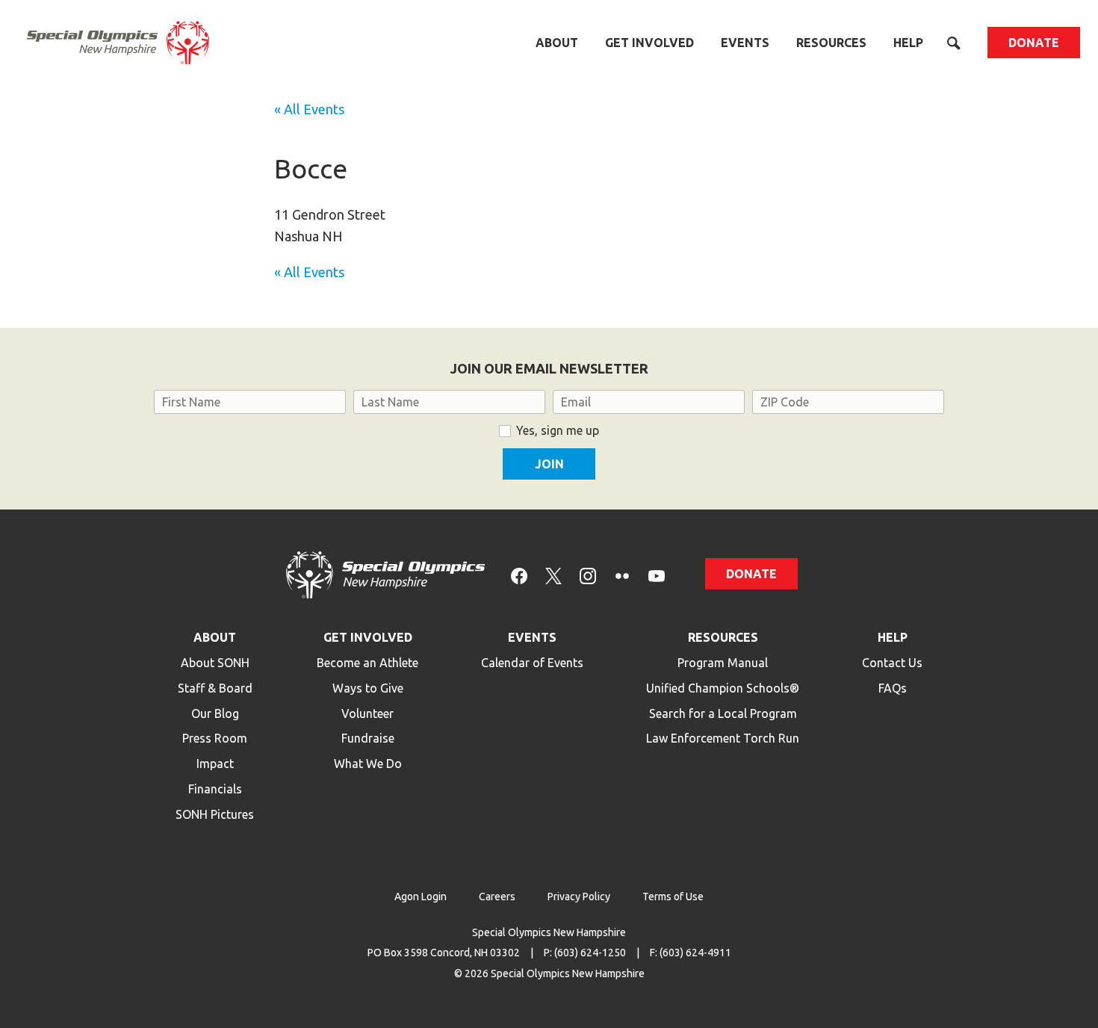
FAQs (892, 688)
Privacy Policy (579, 896)
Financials (215, 789)
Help (908, 42)
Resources (831, 42)
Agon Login (420, 896)
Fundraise (367, 738)
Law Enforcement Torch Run (722, 738)
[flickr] (622, 575)
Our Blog (215, 713)
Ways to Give (367, 688)
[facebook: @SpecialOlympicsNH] (519, 575)
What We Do (368, 763)
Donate (1033, 42)
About (557, 42)
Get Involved (649, 42)
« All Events (309, 109)
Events (745, 42)
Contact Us (892, 662)
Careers (497, 896)
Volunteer (367, 713)
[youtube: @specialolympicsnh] (656, 575)
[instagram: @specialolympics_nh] (588, 575)
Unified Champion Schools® (722, 688)
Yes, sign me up (557, 430)
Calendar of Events (532, 662)
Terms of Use (673, 896)
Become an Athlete (367, 662)
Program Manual (722, 662)
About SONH (215, 662)
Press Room (214, 738)
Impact (215, 763)
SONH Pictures (215, 814)
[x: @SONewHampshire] (553, 575)
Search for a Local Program (723, 713)
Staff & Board (215, 688)
